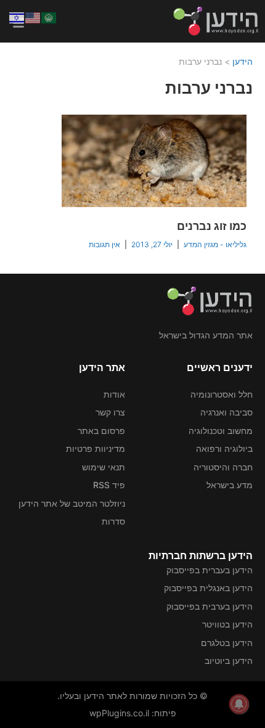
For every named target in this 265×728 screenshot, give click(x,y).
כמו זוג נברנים (212, 225)
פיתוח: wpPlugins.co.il (132, 713)
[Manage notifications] (239, 704)
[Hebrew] (17, 16)
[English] (33, 16)
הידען (242, 61)
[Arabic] (49, 16)
